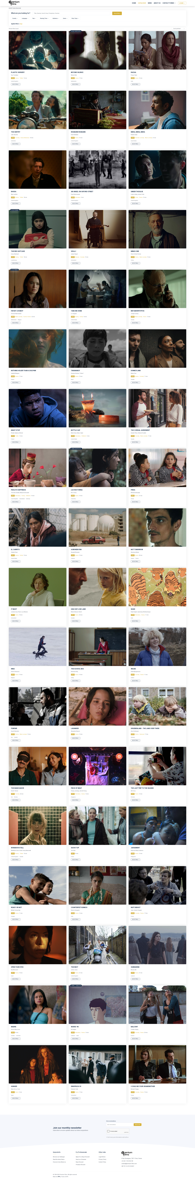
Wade (133, 609)
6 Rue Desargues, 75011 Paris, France (131, 1158)
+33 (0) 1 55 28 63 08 (127, 1161)
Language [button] (24, 18)
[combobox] (179, 28)
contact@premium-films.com (129, 1163)
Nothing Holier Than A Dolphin (23, 370)
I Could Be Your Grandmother (143, 1086)
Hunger (14, 1086)
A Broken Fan (76, 549)
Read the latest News (58, 1159)
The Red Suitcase (18, 251)
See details (15, 84)
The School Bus (77, 669)
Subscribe (137, 1124)
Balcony (134, 1027)
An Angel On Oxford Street (82, 191)
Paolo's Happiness (18, 490)
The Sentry (15, 132)
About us (157, 3)
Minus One (135, 251)
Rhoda (13, 191)
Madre (13, 1027)
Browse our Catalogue (59, 1157)
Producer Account (80, 1164)
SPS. (67, 1176)
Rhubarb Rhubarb (78, 132)
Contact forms (168, 3)
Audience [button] (55, 18)
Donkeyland (136, 370)
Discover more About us (59, 1162)
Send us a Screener (81, 1159)
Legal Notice (102, 1157)
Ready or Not (16, 907)
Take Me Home (76, 311)
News (150, 3)
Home (134, 3)
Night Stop (15, 430)
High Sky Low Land (78, 609)
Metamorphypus (137, 311)
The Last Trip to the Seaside (142, 788)
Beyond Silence (77, 72)
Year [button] (33, 18)
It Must (14, 609)
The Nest (74, 967)
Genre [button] (64, 18)
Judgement (135, 848)
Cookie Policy (102, 1162)
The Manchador (17, 788)
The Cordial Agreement (140, 430)
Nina (13, 669)
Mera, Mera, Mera (138, 132)
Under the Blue (137, 191)
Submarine (135, 967)
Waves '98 (75, 1027)
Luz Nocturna (76, 490)
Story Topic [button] (75, 18)
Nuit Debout (135, 907)
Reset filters (117, 13)
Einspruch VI (76, 1086)
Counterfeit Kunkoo (79, 907)
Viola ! (73, 251)
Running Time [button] (44, 18)
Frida (133, 490)
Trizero (63, 1176)
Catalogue (142, 3)
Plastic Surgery (18, 72)
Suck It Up (75, 848)
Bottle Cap (75, 430)
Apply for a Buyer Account (83, 1157)
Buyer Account (79, 1162)
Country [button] (14, 18)
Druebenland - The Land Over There (145, 728)
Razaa (133, 72)
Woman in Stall (17, 848)
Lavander (75, 728)
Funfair (14, 728)
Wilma (133, 669)
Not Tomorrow (137, 549)
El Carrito (15, 549)
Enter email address (111, 1121)
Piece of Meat (76, 788)
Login (181, 3)
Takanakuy (75, 370)
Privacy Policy (102, 1159)
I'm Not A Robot (17, 311)
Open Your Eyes (17, 967)
